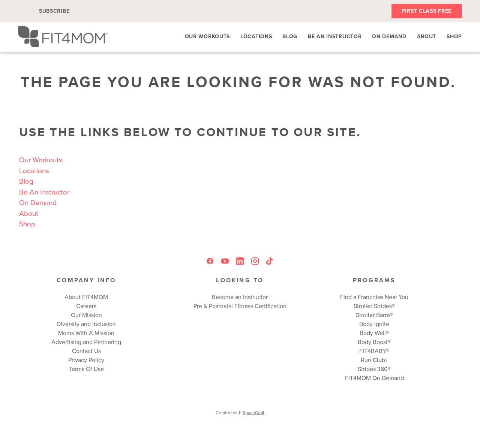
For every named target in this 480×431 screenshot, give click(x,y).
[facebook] (210, 261)
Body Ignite (374, 324)
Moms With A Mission (86, 333)
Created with (240, 412)
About (426, 36)
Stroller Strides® (374, 306)
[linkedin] (240, 261)
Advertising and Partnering (86, 342)
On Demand (389, 36)
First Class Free (427, 11)
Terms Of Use (86, 369)
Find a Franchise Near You (374, 297)
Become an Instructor (240, 297)
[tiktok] (270, 261)
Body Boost (373, 342)
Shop (454, 36)
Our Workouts (207, 36)
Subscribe (54, 11)
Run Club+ (374, 360)
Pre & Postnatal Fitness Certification (240, 306)
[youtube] (225, 261)
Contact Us (86, 351)
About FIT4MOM (86, 297)
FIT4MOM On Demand (374, 378)
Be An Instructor (335, 36)
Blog (289, 36)
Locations (256, 36)
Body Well (373, 333)
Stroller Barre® (374, 315)
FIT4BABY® (374, 351)
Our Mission (86, 315)
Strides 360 (373, 369)
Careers (86, 306)
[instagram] (255, 261)
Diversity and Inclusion (86, 324)
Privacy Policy (86, 360)
